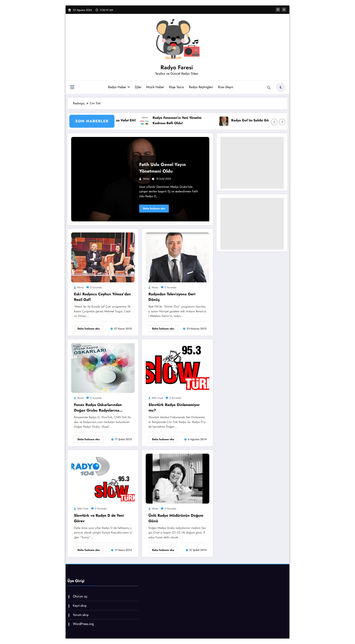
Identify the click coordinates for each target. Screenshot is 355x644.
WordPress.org (83, 623)
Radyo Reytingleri (201, 87)
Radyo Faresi (176, 67)
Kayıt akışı (80, 605)
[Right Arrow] (282, 122)
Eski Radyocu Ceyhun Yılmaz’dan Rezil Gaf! (102, 296)
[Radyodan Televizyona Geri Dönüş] (177, 257)
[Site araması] (268, 87)
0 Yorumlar (96, 287)
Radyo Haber (117, 87)
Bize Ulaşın (225, 87)
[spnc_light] (280, 87)
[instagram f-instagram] (278, 9)
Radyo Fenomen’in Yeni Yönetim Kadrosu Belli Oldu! (145, 120)
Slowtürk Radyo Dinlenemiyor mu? (174, 407)
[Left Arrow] (274, 122)
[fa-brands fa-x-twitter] (284, 9)
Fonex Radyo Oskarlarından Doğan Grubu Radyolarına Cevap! (98, 407)
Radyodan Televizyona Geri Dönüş (171, 296)
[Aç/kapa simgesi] (72, 87)
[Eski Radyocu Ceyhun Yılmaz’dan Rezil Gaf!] (103, 257)
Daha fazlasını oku (154, 208)
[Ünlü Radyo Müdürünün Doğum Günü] (177, 478)
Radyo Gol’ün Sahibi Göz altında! (225, 120)
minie (146, 179)
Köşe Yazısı (176, 87)
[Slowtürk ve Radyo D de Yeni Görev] (103, 478)
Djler (138, 87)
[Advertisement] (252, 163)
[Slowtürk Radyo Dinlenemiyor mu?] (177, 368)
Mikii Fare (157, 398)
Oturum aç (80, 596)
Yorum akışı (81, 614)
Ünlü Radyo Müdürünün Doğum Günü (175, 518)
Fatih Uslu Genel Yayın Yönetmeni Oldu (162, 167)
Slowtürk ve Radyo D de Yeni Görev (99, 518)
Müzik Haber (155, 87)
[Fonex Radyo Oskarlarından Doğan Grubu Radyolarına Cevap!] (103, 368)
